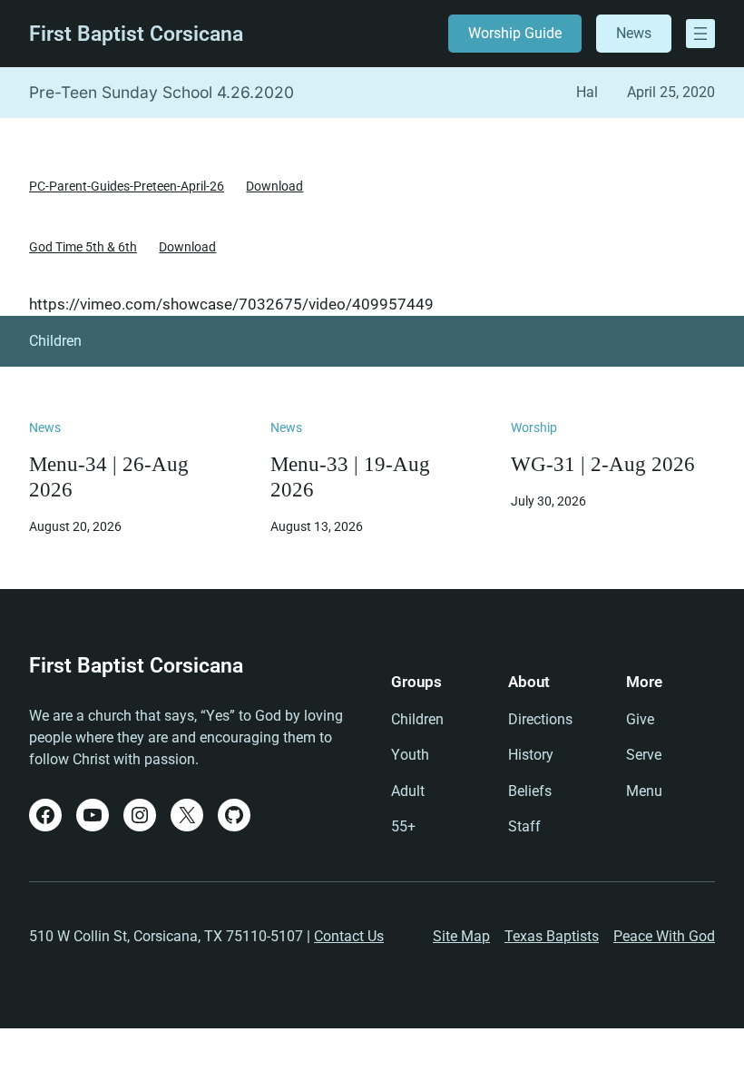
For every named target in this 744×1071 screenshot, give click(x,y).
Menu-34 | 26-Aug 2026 (109, 476)
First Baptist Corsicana (136, 34)
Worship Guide (515, 33)
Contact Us (349, 936)
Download (274, 186)
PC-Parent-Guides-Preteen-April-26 (126, 186)
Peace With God (664, 936)
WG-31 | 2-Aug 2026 (603, 464)
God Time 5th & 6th (83, 247)
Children (55, 340)
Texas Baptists (551, 936)
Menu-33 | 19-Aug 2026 (350, 476)
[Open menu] (700, 33)
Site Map (461, 936)
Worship (534, 427)
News (633, 33)
